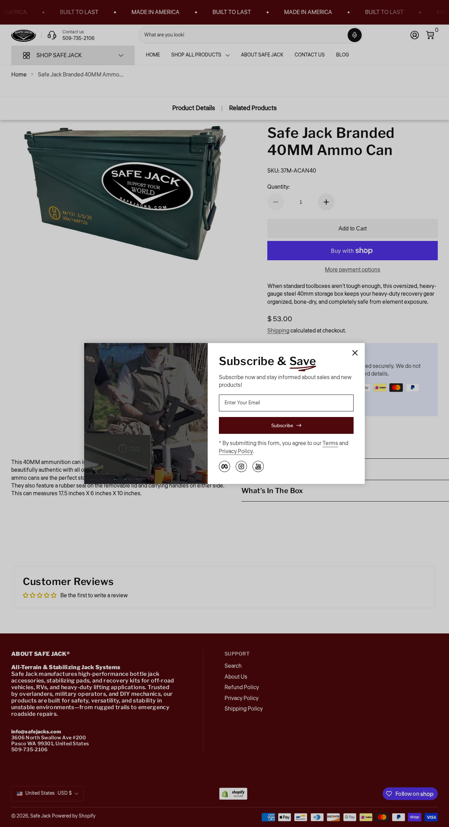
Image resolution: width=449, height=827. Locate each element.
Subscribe (282, 425)
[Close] (355, 352)
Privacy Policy (236, 451)
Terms (330, 443)
